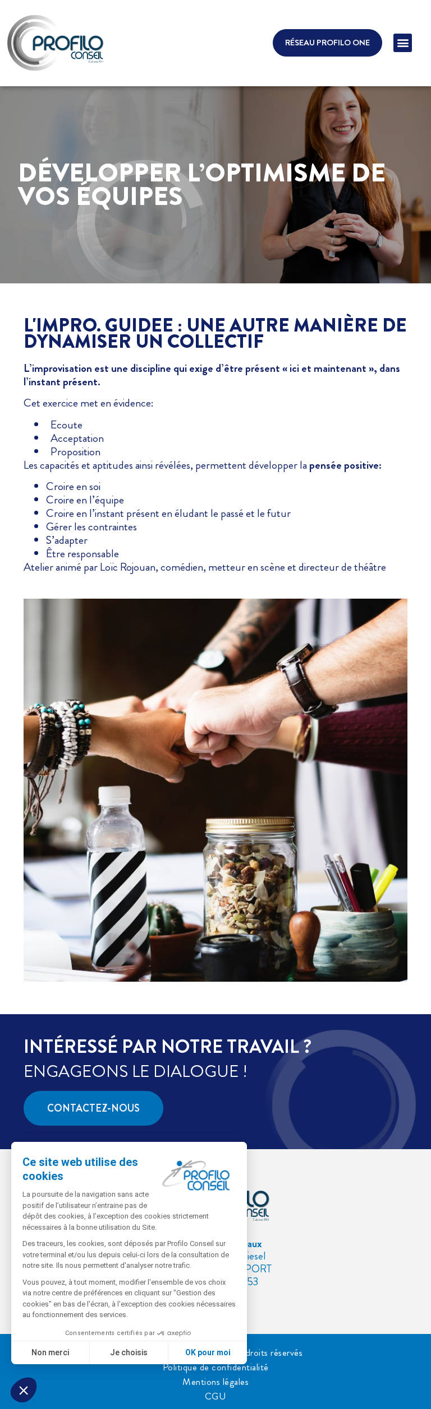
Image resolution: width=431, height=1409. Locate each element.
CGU (216, 1396)
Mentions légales (215, 1381)
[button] (402, 43)
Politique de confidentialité (216, 1367)
